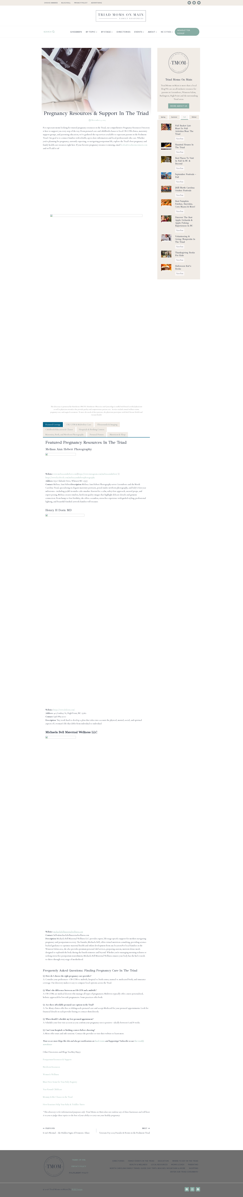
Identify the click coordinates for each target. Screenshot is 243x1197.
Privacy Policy (80, 3)
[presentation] (166, 127)
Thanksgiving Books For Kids (185, 254)
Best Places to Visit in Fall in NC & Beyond (184, 161)
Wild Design (77, 1189)
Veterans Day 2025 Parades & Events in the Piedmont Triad (124, 1130)
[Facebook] (199, 2)
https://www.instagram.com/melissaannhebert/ (98, 474)
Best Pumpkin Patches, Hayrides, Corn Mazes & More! (185, 204)
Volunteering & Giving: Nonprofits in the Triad (185, 239)
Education (163, 1161)
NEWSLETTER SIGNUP (183, 32)
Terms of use (78, 1160)
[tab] (53, 424)
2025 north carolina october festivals (185, 189)
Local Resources (159, 1165)
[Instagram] (194, 2)
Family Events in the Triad (141, 1161)
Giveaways (76, 32)
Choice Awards (51, 3)
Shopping (193, 1168)
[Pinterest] (189, 2)
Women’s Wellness (51, 1074)
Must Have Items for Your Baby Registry (60, 1082)
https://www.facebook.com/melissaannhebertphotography (70, 477)
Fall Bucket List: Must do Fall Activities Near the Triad (184, 129)
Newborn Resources (51, 1067)
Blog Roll (66, 3)
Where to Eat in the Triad (185, 1161)
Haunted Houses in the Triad (184, 146)
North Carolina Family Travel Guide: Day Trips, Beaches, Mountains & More (147, 1168)
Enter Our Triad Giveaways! (184, 1172)
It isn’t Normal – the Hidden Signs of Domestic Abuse (66, 1130)
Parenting (193, 1165)
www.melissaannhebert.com (65, 474)
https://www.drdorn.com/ (64, 709)
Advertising (96, 3)
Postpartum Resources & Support (57, 1059)
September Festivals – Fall (185, 175)
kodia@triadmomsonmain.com (134, 145)
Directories (123, 32)
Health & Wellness (138, 1165)
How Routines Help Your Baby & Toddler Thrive (64, 1104)
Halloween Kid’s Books (183, 267)
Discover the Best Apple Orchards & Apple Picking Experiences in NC (184, 221)
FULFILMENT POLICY (78, 1173)
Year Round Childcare (52, 1089)
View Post (180, 139)
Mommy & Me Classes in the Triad (58, 1097)
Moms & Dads (177, 1165)
